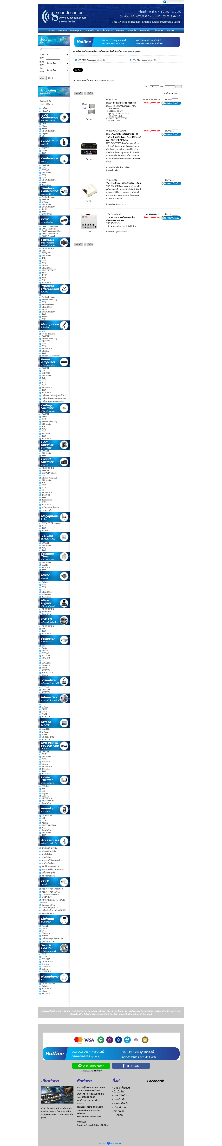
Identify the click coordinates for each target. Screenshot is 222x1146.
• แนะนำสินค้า (119, 1095)
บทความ (120, 31)
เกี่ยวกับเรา (158, 31)
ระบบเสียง (77, 51)
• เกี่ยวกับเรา (119, 1107)
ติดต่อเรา (170, 31)
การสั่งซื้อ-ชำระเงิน (105, 31)
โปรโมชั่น (90, 31)
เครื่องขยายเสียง (90, 51)
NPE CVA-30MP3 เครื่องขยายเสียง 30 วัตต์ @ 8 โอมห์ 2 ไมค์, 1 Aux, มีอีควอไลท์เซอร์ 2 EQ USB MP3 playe (123, 137)
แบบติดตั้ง (131, 31)
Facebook (155, 1081)
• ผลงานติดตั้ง (120, 1103)
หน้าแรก (51, 31)
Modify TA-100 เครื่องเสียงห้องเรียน (121, 103)
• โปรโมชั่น (118, 1091)
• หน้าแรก (117, 1115)
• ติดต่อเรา (118, 1111)
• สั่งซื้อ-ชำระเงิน (121, 1088)
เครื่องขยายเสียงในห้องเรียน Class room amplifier (119, 51)
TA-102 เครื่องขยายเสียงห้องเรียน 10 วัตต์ (123, 183)
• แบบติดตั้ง (118, 1099)
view (90, 119)
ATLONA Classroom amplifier (90, 60)
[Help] (50, 78)
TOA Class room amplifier (143, 60)
